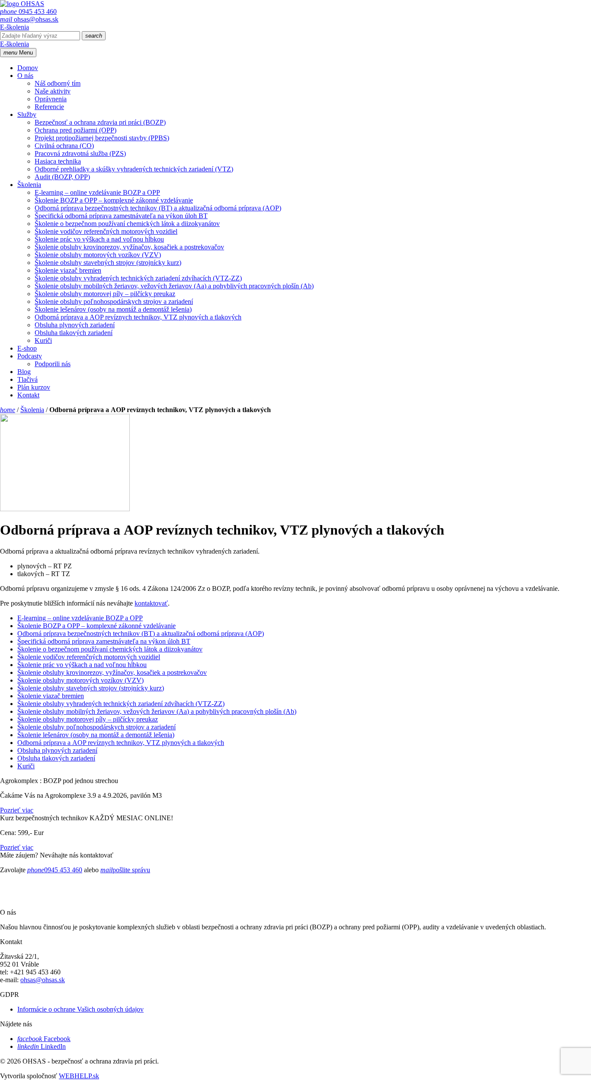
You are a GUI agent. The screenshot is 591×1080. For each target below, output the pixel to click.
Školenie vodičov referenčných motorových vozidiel (106, 231)
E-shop (27, 348)
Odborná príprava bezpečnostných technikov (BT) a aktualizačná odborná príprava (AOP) (158, 208)
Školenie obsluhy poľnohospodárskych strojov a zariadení (114, 301)
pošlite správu (125, 870)
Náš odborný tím (57, 83)
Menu (18, 52)
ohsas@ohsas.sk (29, 19)
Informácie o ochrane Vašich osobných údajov (80, 1009)
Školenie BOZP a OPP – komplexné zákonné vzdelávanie (114, 200)
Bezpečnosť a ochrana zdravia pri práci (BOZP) (100, 122)
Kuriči (43, 340)
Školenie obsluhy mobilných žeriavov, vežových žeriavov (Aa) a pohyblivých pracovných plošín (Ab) (174, 286)
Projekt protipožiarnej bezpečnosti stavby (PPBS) (102, 138)
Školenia (29, 184)
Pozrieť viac (16, 810)
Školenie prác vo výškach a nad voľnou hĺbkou (99, 239)
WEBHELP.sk (79, 1076)
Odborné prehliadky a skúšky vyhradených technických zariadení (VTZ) (134, 169)
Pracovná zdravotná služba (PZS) (80, 153)
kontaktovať (151, 603)
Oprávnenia (51, 99)
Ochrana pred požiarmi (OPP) (75, 130)
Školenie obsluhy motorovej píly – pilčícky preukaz (105, 293)
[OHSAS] (22, 3)
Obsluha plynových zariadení (75, 325)
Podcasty (29, 356)
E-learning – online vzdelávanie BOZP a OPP (97, 192)
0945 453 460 (28, 11)
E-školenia (14, 27)
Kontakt (28, 395)
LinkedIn (41, 1046)
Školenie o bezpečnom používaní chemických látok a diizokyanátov (127, 223)
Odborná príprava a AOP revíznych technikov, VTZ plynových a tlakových (138, 317)
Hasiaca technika (58, 161)
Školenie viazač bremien (68, 270)
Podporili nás (53, 364)
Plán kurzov (33, 387)
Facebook (44, 1038)
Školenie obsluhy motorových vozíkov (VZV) (98, 254)
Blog (24, 371)
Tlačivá (27, 379)
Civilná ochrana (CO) (64, 145)
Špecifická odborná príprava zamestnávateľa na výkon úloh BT (121, 215)
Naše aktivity (53, 91)
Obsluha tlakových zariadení (73, 332)
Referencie (49, 106)
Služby (26, 114)
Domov (27, 67)
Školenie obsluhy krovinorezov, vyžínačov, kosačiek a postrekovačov (129, 247)
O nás (25, 75)
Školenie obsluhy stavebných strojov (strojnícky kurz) (108, 262)
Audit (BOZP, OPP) (62, 177)
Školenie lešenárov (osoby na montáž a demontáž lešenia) (113, 309)
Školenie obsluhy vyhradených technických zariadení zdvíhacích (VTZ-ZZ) (138, 278)
